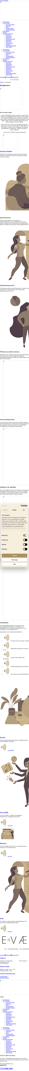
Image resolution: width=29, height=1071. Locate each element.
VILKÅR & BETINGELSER (7, 973)
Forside (1, 82)
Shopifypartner (9, 43)
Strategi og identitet (6, 151)
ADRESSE (3, 958)
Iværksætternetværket (11, 45)
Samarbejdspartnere (7, 33)
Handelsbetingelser (10, 29)
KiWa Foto (8, 41)
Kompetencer (6, 21)
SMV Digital (9, 47)
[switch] (25, 540)
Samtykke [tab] (5, 510)
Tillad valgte (14, 559)
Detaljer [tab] (14, 510)
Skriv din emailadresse (5, 1063)
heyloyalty (8, 35)
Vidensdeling (6, 31)
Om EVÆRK (6, 23)
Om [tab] (24, 510)
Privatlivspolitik (9, 28)
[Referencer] (7, 840)
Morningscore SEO (10, 39)
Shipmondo (8, 37)
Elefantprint (8, 40)
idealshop (8, 44)
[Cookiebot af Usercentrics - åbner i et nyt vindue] (20, 506)
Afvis (14, 564)
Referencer (8, 25)
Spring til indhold (4, 0)
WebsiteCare (9, 36)
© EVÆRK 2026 (6, 1068)
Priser (7, 27)
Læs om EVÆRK (10, 24)
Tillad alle (14, 555)
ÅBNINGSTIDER (4, 966)
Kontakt (5, 32)
